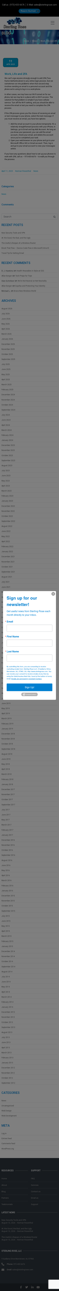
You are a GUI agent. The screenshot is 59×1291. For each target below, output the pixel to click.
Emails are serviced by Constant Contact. (26, 678)
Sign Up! (29, 687)
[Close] (53, 594)
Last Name (13, 651)
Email (10, 621)
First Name (13, 636)
